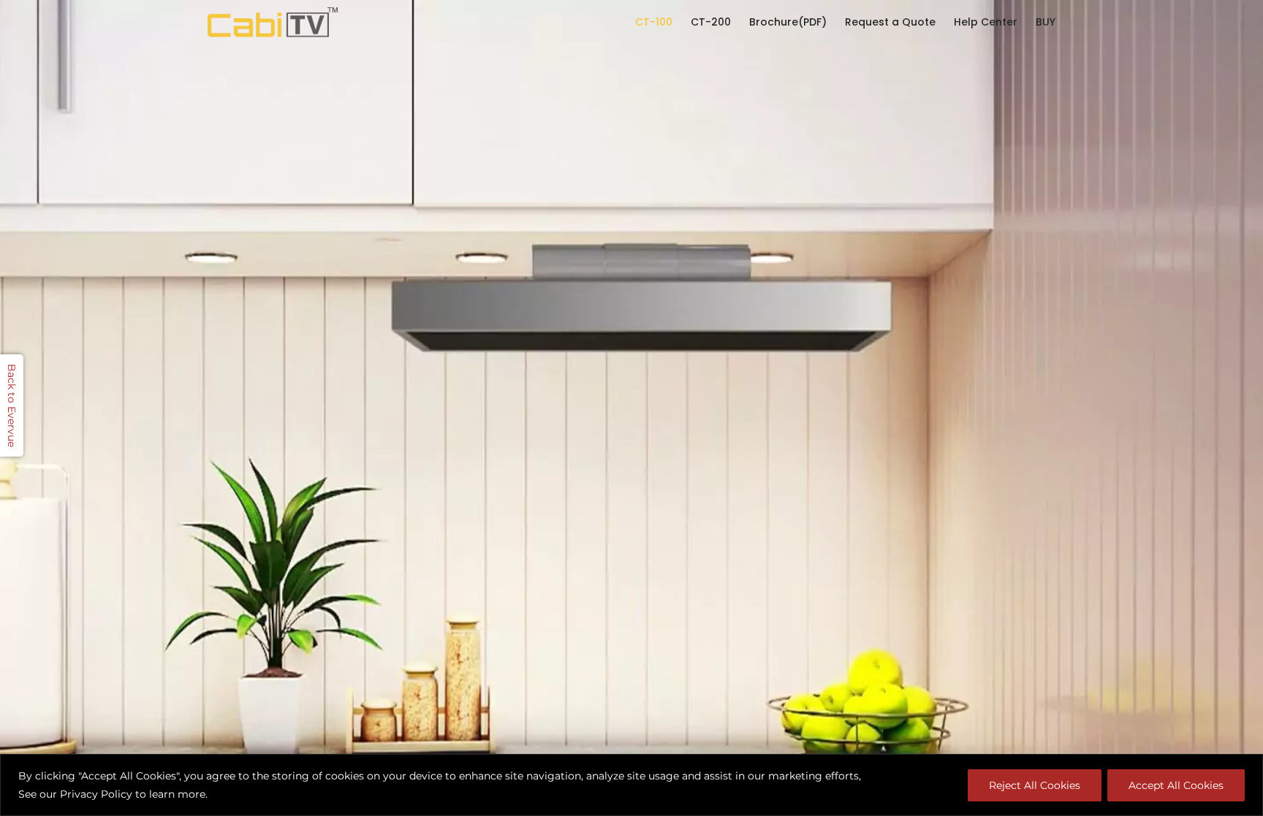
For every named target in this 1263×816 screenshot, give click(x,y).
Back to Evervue (11, 405)
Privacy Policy (96, 794)
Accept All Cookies (1176, 785)
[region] (631, 785)
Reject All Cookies (1034, 785)
